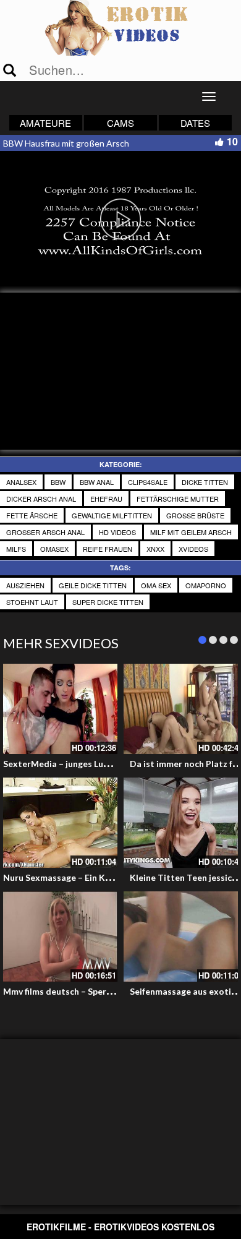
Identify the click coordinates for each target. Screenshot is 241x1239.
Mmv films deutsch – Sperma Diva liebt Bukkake (100, 991)
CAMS (120, 122)
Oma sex (156, 585)
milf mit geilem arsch (191, 532)
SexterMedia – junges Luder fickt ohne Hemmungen (108, 763)
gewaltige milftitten (112, 515)
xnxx (155, 549)
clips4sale (147, 482)
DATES (195, 122)
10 (232, 141)
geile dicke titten (93, 585)
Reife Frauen (107, 549)
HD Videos (117, 532)
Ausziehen (25, 585)
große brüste (195, 515)
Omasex (54, 549)
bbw (58, 482)
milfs (16, 549)
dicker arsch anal (41, 499)
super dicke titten (107, 602)
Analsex (21, 482)
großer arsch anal (45, 532)
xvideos (193, 549)
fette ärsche (31, 515)
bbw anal (97, 482)
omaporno (205, 585)
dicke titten (205, 482)
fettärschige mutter (178, 499)
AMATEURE (45, 122)
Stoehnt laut (32, 602)
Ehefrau (106, 499)
